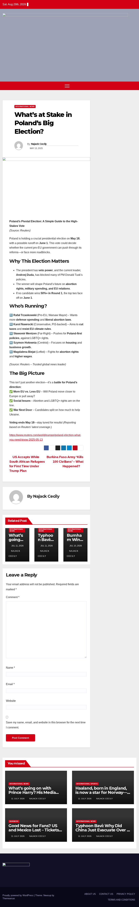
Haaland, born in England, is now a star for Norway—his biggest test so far (101, 792)
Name (10, 667)
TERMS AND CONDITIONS (121, 900)
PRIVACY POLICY (126, 894)
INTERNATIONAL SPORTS (87, 784)
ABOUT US (90, 894)
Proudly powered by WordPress (18, 895)
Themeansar (9, 898)
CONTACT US (106, 894)
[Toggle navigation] (67, 86)
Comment (12, 597)
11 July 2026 (18, 799)
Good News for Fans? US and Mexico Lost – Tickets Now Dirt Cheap (33, 830)
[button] (128, 85)
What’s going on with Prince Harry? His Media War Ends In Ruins (32, 792)
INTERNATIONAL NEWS (25, 106)
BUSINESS (13, 821)
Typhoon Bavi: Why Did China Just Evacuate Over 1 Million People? (101, 830)
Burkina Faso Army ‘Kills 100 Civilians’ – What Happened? (65, 461)
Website (11, 700)
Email (10, 684)
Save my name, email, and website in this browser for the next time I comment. (46, 725)
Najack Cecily (39, 143)
